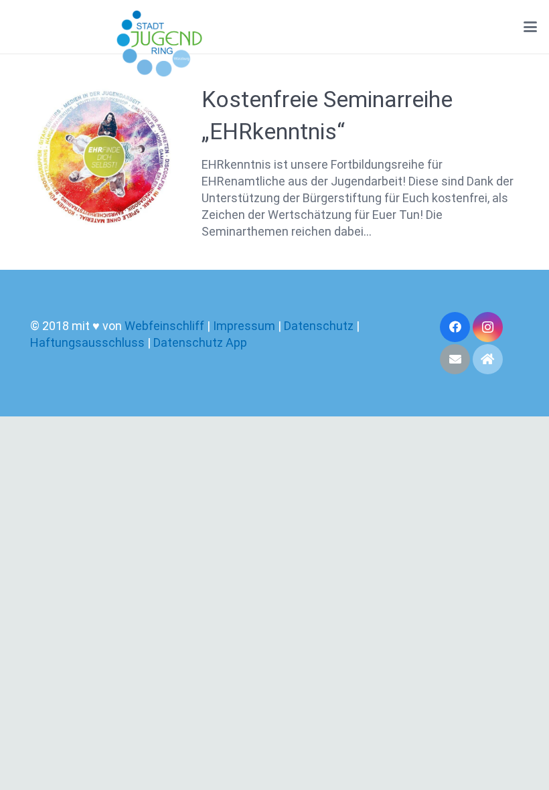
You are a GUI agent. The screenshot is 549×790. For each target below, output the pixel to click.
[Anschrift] (488, 359)
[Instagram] (488, 327)
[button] (530, 26)
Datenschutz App (200, 342)
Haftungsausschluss (88, 342)
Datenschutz (319, 326)
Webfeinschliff (164, 326)
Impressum (244, 326)
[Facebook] (455, 327)
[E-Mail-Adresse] (455, 359)
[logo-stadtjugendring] (159, 43)
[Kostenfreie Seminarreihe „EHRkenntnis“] (103, 157)
